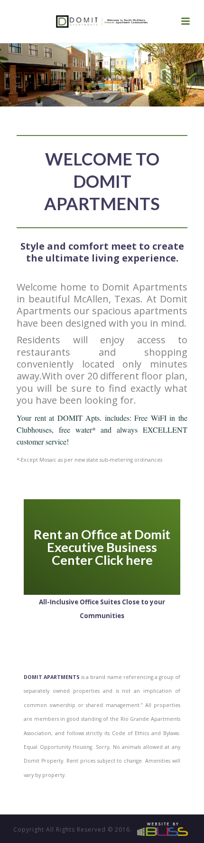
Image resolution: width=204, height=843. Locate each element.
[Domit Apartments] (102, 21)
